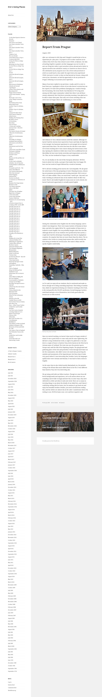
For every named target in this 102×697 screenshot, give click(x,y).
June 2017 (10, 454)
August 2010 (11, 576)
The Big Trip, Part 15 (14, 208)
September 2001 (12, 649)
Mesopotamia (12, 250)
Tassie (10, 156)
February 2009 (12, 596)
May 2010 (10, 579)
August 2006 (11, 618)
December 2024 (12, 378)
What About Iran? (14, 104)
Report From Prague (14, 313)
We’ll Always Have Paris (15, 103)
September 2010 (12, 573)
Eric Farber (55, 402)
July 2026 (10, 373)
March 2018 (11, 442)
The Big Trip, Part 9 (14, 218)
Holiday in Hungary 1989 (15, 325)
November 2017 (12, 445)
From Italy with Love (14, 338)
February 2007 (12, 615)
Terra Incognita (13, 293)
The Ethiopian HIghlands (15, 248)
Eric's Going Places (16, 7)
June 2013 (10, 526)
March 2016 (11, 481)
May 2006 (10, 624)
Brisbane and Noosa (14, 153)
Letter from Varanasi (14, 196)
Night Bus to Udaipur (14, 193)
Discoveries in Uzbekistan (16, 84)
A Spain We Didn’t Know (15, 113)
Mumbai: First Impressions (16, 183)
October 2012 (11, 540)
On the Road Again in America (17, 37)
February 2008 (12, 607)
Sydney (11, 166)
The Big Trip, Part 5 (14, 225)
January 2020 (11, 412)
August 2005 (11, 629)
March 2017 (11, 459)
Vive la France (13, 124)
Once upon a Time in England (17, 330)
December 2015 (12, 487)
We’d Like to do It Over (15, 97)
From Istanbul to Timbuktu (16, 280)
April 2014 (11, 512)
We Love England (13, 278)
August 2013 (11, 523)
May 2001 (10, 654)
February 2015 (12, 501)
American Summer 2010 (15, 246)
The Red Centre (13, 154)
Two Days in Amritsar (15, 186)
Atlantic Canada (12, 354)
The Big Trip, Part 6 (14, 223)
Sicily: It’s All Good (14, 253)
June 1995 (10, 660)
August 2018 (11, 431)
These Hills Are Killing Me (16, 276)
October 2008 (11, 604)
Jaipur (10, 189)
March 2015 (11, 498)
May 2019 (10, 423)
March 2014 (11, 515)
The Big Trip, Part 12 (14, 213)
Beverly (11, 39)
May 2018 (10, 440)
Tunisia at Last (13, 54)
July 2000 (10, 657)
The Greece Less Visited (15, 42)
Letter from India (13, 195)
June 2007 (10, 612)
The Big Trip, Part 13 (14, 211)
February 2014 (12, 518)
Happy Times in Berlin (15, 92)
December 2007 (12, 610)
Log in (9, 682)
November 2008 (12, 601)
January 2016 (11, 484)
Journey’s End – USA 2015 (15, 128)
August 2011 (11, 557)
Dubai (10, 236)
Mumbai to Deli (13, 184)
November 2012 (12, 537)
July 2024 (10, 387)
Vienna (11, 297)
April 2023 (11, 403)
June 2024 (10, 389)
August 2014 (11, 509)
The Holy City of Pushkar (15, 191)
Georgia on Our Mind (14, 281)
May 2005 (10, 635)
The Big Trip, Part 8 (14, 220)
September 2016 (12, 470)
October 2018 (11, 428)
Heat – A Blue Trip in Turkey (16, 305)
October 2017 (11, 448)
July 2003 (10, 643)
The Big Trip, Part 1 (14, 231)
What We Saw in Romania (16, 295)
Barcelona (12, 123)
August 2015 (11, 493)
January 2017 (11, 465)
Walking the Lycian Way (15, 238)
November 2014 (12, 504)
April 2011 (11, 565)
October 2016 (11, 468)
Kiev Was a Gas (13, 303)
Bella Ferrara (12, 116)
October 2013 (11, 520)
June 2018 (10, 437)
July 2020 (10, 409)
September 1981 (12, 668)
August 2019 (11, 417)
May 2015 (10, 495)
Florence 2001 (13, 315)
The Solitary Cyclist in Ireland (17, 323)
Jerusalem (12, 129)
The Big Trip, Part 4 (14, 226)
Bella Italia (12, 317)
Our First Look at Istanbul (16, 310)
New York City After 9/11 (15, 318)
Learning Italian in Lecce (15, 312)
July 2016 (10, 473)
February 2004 (12, 640)
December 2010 (12, 568)
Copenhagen (12, 87)
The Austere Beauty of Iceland (17, 131)
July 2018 (10, 434)
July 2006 (10, 621)
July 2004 (10, 638)
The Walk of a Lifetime (15, 139)
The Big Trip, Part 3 (14, 228)
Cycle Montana (13, 320)
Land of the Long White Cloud (17, 149)
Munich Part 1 (12, 359)
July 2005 (10, 632)
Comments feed (12, 687)
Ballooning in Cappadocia (16, 241)
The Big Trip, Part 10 (14, 216)
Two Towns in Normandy (15, 171)
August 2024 (11, 384)
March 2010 (11, 582)
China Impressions (14, 260)
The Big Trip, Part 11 (14, 215)
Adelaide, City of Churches (16, 163)
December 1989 (12, 663)
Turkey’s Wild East (14, 198)
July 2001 (10, 652)
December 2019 (12, 415)
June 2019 (10, 420)
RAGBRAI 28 (12, 322)
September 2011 (12, 554)
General (62, 402)
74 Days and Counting (15, 126)
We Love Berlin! (13, 56)
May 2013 (10, 529)
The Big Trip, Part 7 (14, 221)
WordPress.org (12, 690)
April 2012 (11, 548)
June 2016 (10, 476)
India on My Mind (13, 188)
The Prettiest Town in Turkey (17, 302)
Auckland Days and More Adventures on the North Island (15, 142)
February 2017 (12, 462)
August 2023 (11, 398)
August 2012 (11, 546)
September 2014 (12, 507)
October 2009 (11, 587)
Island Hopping (13, 174)
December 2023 (12, 395)
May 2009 (10, 593)
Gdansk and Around (14, 86)
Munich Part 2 (12, 356)
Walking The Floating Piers (16, 118)
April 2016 (11, 479)
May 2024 (10, 392)
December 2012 (12, 534)
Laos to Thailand (13, 268)
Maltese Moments (13, 251)
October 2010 (11, 571)
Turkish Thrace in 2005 (15, 300)
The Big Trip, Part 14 (14, 210)
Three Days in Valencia (15, 114)
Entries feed (11, 685)
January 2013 (11, 532)
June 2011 (10, 560)
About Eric (11, 15)
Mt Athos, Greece (13, 119)
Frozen (11, 72)
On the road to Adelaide (15, 161)
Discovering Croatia (14, 340)
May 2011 (10, 562)
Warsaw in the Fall (14, 298)
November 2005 (12, 626)
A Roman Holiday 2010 (15, 240)
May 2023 (10, 401)
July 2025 (10, 376)
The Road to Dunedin (14, 151)
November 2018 (12, 426)
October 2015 (11, 490)
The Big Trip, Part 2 (14, 230)
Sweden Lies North (14, 178)
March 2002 (11, 646)
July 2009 (10, 590)
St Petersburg (12, 121)
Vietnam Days (12, 255)
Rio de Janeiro (11, 362)
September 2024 (12, 381)
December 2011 (12, 551)
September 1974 (12, 671)
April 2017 (11, 456)
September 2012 (12, 543)
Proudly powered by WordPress (50, 441)
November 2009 (12, 585)
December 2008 (12, 599)
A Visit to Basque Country (15, 351)
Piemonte (11, 41)
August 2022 (11, 406)
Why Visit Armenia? (14, 173)
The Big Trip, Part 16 (14, 206)
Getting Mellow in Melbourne (17, 164)
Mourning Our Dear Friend (16, 64)
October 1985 (11, 665)
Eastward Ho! (12, 176)
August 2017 (11, 451)
